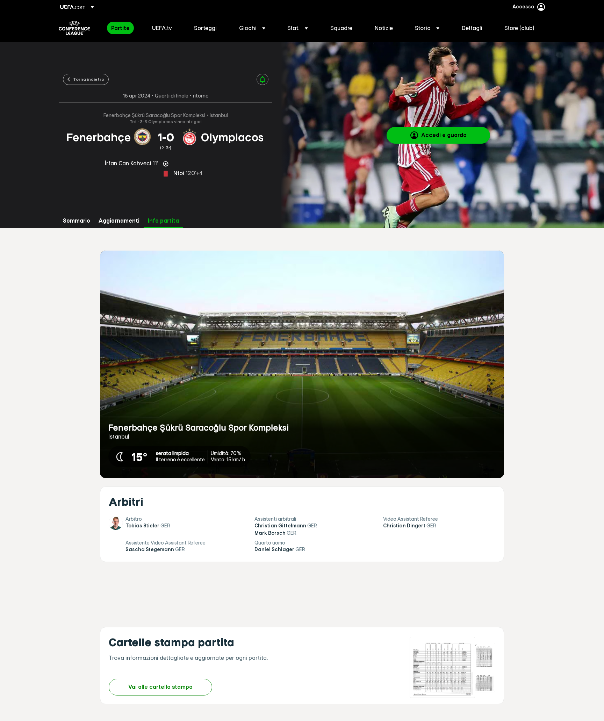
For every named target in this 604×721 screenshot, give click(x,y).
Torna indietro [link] (88, 79)
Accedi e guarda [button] (444, 135)
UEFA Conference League (74, 28)
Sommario (76, 221)
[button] (252, 28)
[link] (120, 28)
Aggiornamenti (119, 221)
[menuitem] (123, 28)
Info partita (163, 221)
